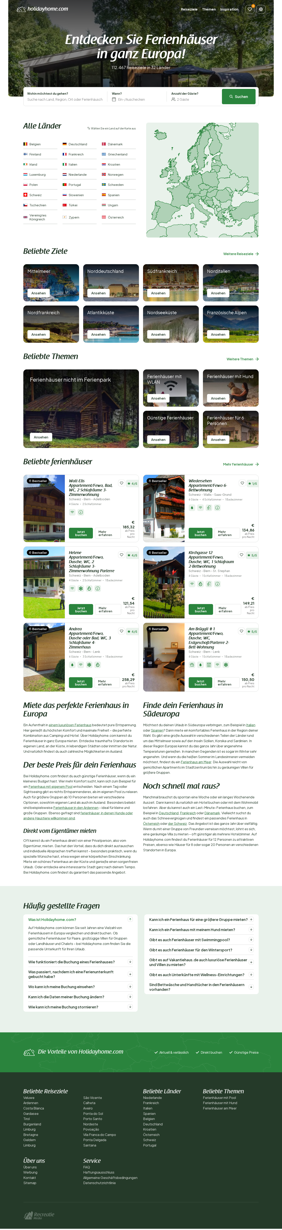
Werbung (30, 1172)
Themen (209, 9)
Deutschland (169, 813)
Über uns (30, 1167)
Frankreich (188, 813)
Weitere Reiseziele (238, 254)
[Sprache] (260, 9)
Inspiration (229, 9)
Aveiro (88, 1108)
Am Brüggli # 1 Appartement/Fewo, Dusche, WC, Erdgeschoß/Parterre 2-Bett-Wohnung (209, 640)
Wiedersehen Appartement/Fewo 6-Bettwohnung (210, 487)
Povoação (91, 1129)
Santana (89, 1145)
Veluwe (28, 1097)
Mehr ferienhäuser (238, 464)
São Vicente (92, 1097)
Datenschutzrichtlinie (99, 1183)
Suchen (241, 96)
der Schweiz (177, 823)
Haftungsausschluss (98, 1172)
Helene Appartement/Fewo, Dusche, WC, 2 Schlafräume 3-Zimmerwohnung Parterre (91, 564)
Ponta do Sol (93, 1113)
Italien (250, 725)
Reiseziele (189, 9)
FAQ (86, 1167)
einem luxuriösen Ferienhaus (70, 725)
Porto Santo (92, 1119)
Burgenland (32, 1124)
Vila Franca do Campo (99, 1134)
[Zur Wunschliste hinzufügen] (121, 483)
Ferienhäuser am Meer (220, 1108)
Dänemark (212, 813)
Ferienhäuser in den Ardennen (75, 807)
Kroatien (149, 1129)
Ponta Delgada (94, 1140)
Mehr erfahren (105, 533)
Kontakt (29, 1177)
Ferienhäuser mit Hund (220, 1103)
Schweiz (149, 1140)
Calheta (89, 1103)
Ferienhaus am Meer (196, 762)
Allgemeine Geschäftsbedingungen (110, 1177)
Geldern (29, 1140)
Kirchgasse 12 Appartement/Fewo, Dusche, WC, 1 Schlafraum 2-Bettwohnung (211, 562)
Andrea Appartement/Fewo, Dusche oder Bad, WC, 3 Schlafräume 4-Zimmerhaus (90, 640)
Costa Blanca (33, 1108)
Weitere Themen (240, 359)
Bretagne (30, 1134)
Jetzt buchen (81, 533)
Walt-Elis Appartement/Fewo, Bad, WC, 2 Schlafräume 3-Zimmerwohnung (91, 490)
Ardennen (30, 1103)
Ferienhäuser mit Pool (219, 1097)
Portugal (149, 1145)
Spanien (157, 730)
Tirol (26, 1119)
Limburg (29, 1129)
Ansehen (38, 293)
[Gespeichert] (249, 9)
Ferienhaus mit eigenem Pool (50, 786)
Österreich (151, 823)
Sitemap (29, 1183)
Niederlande (152, 1097)
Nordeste (90, 1124)
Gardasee (31, 1113)
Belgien (149, 1119)
